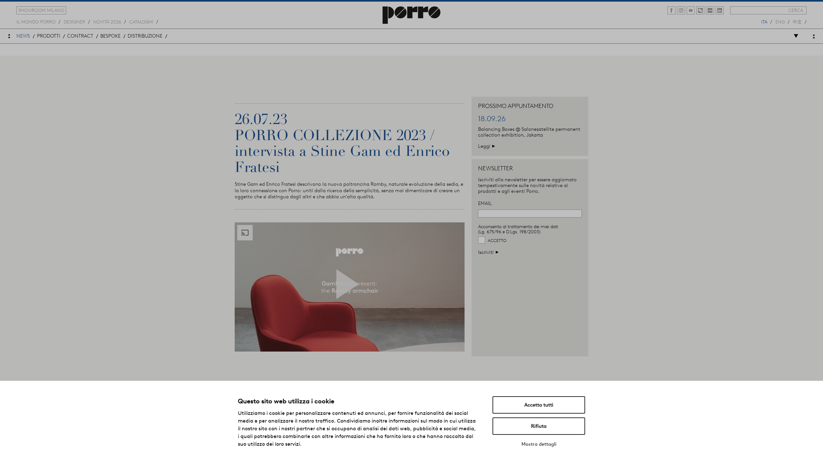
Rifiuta (539, 426)
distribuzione (145, 36)
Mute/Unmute (443, 346)
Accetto (497, 240)
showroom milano (41, 10)
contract (80, 36)
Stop (274, 346)
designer (74, 21)
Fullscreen (456, 346)
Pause (260, 346)
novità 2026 (107, 21)
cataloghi (141, 21)
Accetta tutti (538, 405)
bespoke (110, 36)
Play (247, 346)
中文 (797, 21)
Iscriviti (488, 252)
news (23, 36)
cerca (795, 10)
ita (764, 21)
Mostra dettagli (538, 444)
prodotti (48, 36)
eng (780, 21)
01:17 (423, 346)
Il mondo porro (36, 21)
